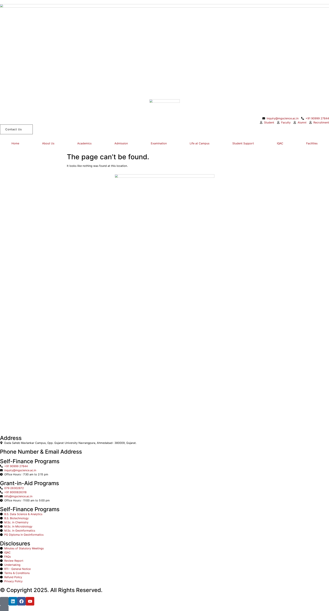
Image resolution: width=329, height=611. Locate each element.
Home (15, 143)
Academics (84, 143)
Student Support (243, 143)
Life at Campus (199, 143)
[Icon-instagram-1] (4, 601)
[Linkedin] (13, 601)
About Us (48, 143)
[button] (16, 129)
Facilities (312, 143)
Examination (159, 143)
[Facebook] (21, 601)
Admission (121, 143)
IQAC (280, 143)
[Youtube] (30, 601)
